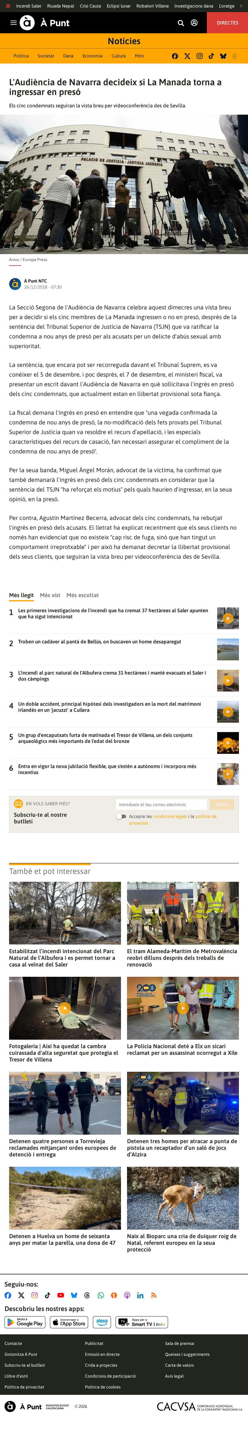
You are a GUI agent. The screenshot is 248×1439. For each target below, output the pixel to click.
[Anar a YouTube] (62, 1295)
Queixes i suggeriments (187, 1354)
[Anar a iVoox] (115, 1295)
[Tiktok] (211, 56)
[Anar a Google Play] (25, 1322)
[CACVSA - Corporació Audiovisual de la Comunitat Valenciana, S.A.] (199, 1406)
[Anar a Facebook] (9, 1295)
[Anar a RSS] (155, 1295)
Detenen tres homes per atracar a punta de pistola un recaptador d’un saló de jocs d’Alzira (182, 1148)
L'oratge (226, 5)
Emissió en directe (102, 1354)
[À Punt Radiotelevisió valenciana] (37, 1406)
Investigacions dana (194, 5)
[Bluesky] (223, 56)
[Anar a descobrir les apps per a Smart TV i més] (142, 1322)
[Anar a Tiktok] (49, 1295)
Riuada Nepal (60, 5)
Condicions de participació (110, 1376)
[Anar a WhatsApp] (102, 1295)
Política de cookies (103, 1387)
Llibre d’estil (16, 1376)
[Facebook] (175, 56)
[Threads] (236, 56)
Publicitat (94, 1343)
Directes (227, 22)
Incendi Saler (28, 5)
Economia (93, 55)
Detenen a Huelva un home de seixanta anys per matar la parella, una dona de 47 (62, 1239)
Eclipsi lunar (119, 5)
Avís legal (174, 1376)
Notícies (124, 41)
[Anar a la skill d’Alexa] (102, 1322)
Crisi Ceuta (90, 5)
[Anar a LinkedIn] (141, 1295)
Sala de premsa (179, 1343)
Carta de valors (179, 1365)
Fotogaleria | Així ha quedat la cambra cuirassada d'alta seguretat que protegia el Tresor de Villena (63, 1053)
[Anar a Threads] (88, 1295)
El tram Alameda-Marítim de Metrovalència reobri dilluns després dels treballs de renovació (182, 958)
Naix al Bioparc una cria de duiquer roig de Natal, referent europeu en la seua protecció (182, 1243)
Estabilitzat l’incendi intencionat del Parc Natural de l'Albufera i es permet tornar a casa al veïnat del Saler (62, 958)
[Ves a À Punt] (45, 22)
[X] (187, 56)
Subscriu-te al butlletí (25, 1365)
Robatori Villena (152, 5)
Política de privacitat (24, 1387)
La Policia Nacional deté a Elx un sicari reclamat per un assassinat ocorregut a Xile (182, 1049)
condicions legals (170, 816)
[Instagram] (200, 56)
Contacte (13, 1343)
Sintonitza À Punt (21, 1354)
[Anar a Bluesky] (75, 1295)
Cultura (119, 55)
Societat (46, 55)
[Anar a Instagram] (35, 1295)
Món (139, 55)
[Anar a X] (22, 1295)
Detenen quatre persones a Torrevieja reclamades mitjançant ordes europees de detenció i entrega (62, 1148)
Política (21, 55)
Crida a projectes (101, 1365)
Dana (68, 55)
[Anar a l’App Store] (69, 1322)
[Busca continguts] (180, 23)
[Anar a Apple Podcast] (128, 1295)
